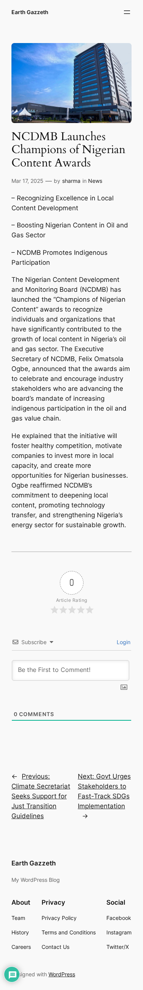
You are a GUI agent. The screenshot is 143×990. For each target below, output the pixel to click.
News (95, 181)
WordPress (61, 974)
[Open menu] (127, 12)
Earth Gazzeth (29, 12)
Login (122, 642)
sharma (71, 181)
